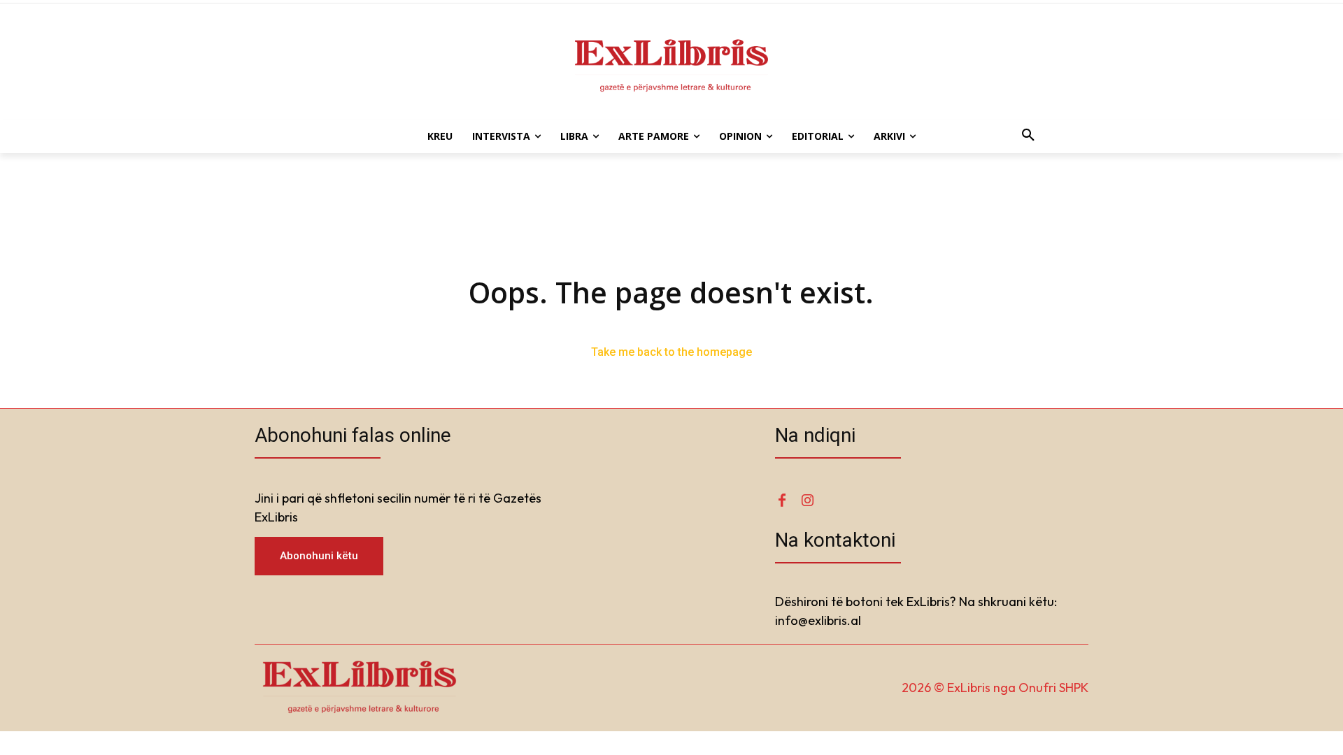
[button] (1028, 136)
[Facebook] (782, 501)
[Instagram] (807, 501)
